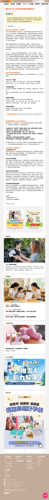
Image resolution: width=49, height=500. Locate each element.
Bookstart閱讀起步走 (30, 463)
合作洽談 (10, 486)
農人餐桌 (38, 463)
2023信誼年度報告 (8, 463)
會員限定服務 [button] (44, 4)
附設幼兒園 (19, 456)
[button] (14, 1)
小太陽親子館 (39, 458)
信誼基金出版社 (29, 458)
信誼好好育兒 (8, 481)
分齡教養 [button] (12, 4)
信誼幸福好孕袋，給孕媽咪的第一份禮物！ (17, 348)
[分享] (7, 14)
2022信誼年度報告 (8, 462)
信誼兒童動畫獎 (29, 466)
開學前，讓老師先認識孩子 (13, 306)
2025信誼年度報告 (8, 467)
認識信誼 (5, 486)
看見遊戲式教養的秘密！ (34, 228)
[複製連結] (12, 14)
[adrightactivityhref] (24, 421)
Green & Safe (39, 465)
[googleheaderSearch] (45, 1)
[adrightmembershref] (24, 335)
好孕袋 (6, 473)
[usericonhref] (47, 1)
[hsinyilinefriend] (5, 493)
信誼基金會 (8, 456)
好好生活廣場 (41, 456)
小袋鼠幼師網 (19, 461)
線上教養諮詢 (7, 477)
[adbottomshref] (15, 218)
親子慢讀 (31, 4)
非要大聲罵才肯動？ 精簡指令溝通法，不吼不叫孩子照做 (21, 311)
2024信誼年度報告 (8, 465)
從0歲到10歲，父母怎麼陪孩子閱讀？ (14, 228)
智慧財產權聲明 (17, 486)
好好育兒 (6, 471)
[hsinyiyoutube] (7, 493)
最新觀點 (18, 4)
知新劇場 (38, 462)
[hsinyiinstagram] (9, 493)
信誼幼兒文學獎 (29, 464)
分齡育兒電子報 (8, 475)
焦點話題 (6, 4)
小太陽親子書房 (40, 460)
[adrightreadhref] (24, 372)
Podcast (25, 4)
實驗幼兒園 (18, 458)
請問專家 (37, 4)
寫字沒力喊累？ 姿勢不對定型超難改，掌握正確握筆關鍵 (21, 317)
